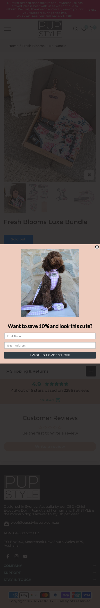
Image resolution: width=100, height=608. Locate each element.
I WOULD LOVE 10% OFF (50, 355)
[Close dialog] (97, 247)
